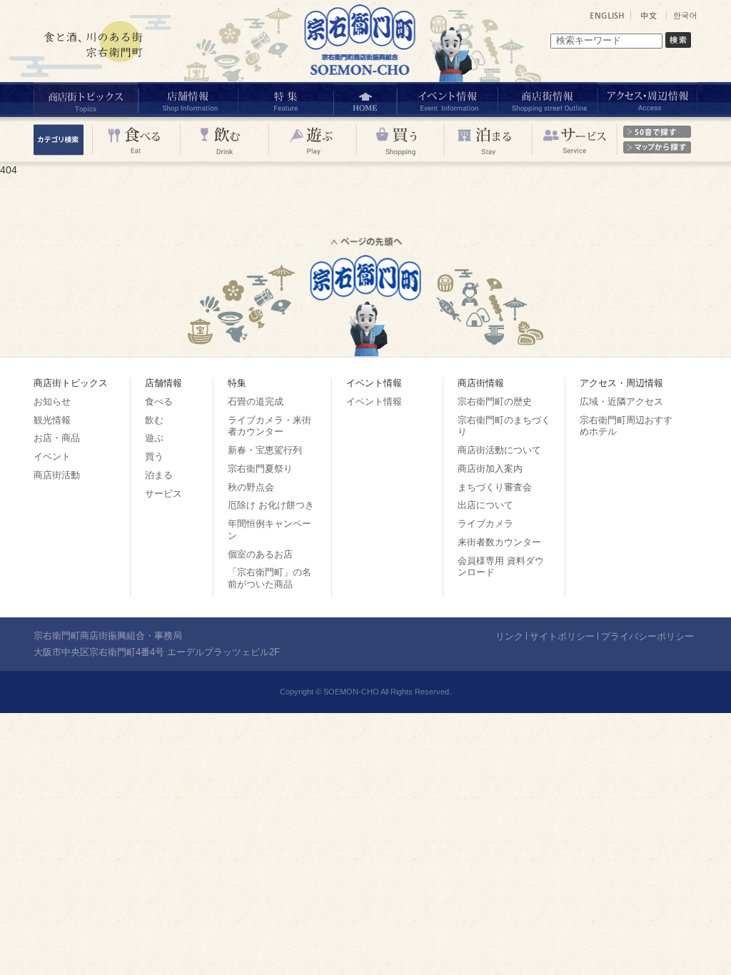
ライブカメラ (485, 523)
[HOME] (364, 99)
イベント (52, 456)
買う (154, 456)
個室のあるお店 (260, 554)
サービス (163, 493)
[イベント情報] (446, 99)
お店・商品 (57, 438)
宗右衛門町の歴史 (495, 401)
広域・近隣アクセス (621, 401)
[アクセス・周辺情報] (647, 99)
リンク (509, 636)
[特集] (285, 99)
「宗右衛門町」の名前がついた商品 (269, 578)
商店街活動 (57, 475)
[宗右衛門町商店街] (362, 78)
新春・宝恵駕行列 (265, 450)
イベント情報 (374, 401)
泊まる (159, 475)
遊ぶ (154, 438)
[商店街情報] (547, 99)
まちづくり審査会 (495, 487)
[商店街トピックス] (86, 99)
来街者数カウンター (499, 542)
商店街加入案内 (490, 468)
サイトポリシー (562, 636)
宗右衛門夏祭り (260, 468)
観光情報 (52, 420)
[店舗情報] (187, 99)
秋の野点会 (251, 487)
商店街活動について (499, 450)
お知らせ (52, 401)
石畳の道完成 (255, 401)
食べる (159, 401)
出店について (485, 505)
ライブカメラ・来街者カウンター (269, 426)
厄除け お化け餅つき (271, 505)
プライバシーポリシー (647, 636)
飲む (154, 420)
